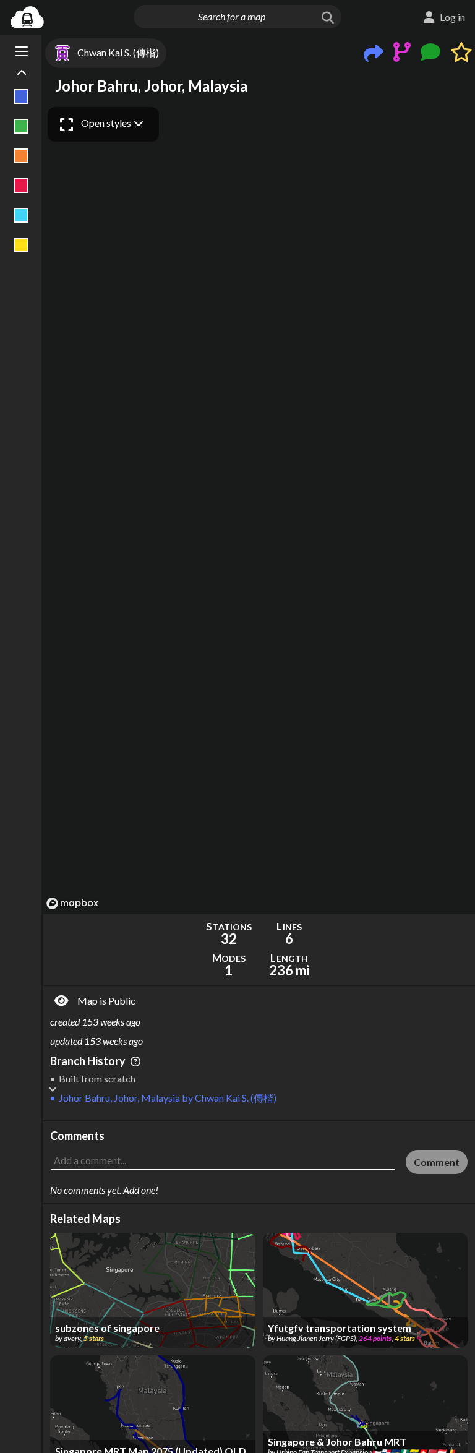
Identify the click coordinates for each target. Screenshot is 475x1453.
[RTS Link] (21, 215)
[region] (259, 507)
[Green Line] (21, 126)
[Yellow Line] (21, 245)
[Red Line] (21, 185)
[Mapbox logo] (72, 903)
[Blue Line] (21, 96)
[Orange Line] (21, 155)
